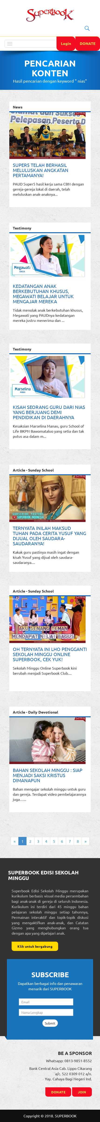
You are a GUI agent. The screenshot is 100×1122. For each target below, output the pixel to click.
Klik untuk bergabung (34, 946)
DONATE (88, 43)
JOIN (82, 1092)
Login (66, 43)
